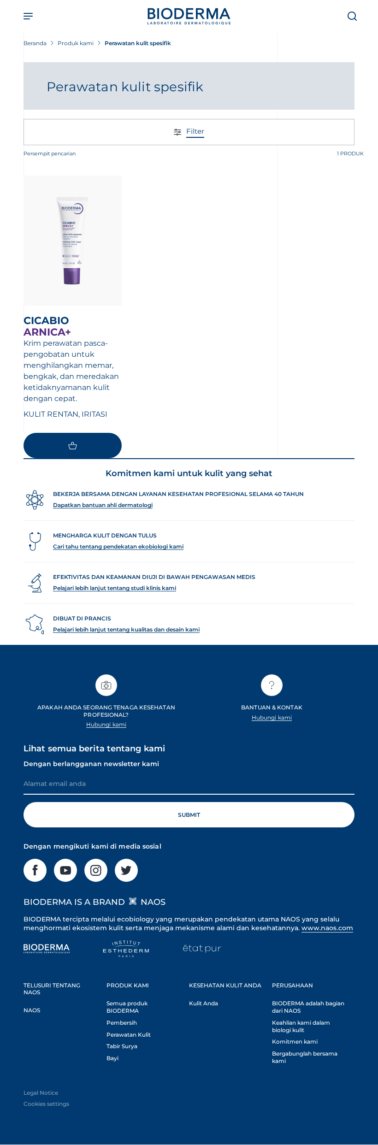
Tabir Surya (121, 1046)
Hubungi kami (106, 724)
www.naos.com (327, 928)
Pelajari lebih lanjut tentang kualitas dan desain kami (126, 629)
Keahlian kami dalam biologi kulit (301, 1026)
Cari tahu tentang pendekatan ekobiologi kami (118, 546)
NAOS (32, 1010)
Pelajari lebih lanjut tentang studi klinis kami (114, 587)
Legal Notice (41, 1092)
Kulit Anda (203, 1003)
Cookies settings (46, 1103)
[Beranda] (189, 16)
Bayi (112, 1058)
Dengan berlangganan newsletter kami (91, 764)
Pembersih (121, 1022)
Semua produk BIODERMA (127, 1007)
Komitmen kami (295, 1041)
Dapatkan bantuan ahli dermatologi (103, 505)
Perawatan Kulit (128, 1034)
